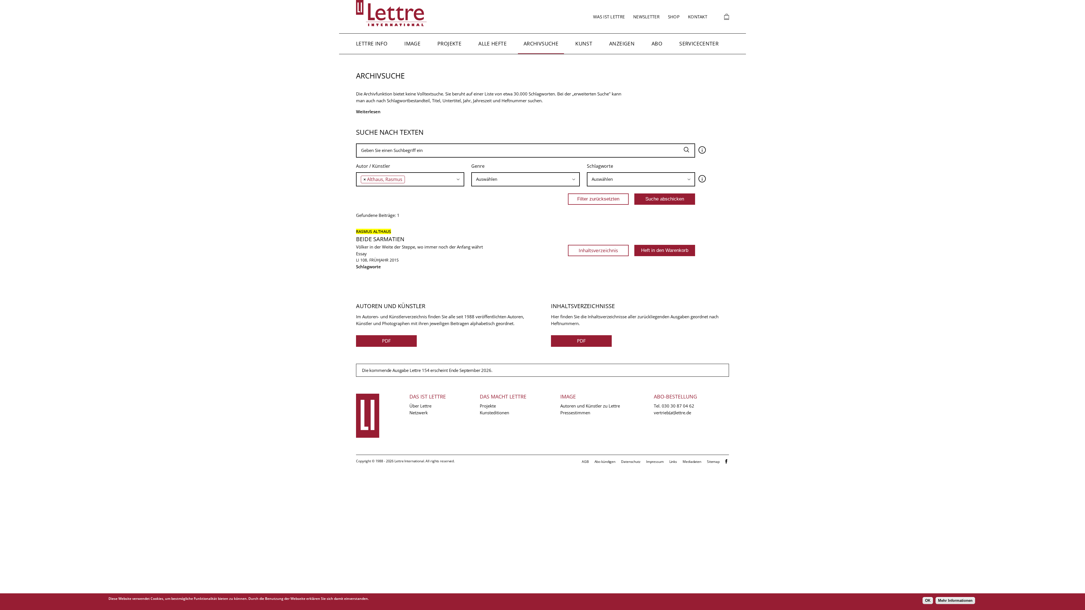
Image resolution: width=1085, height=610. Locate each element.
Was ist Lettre (609, 16)
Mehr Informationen (955, 600)
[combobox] (410, 179)
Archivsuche (541, 43)
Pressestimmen (575, 412)
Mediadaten (692, 461)
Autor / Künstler (373, 166)
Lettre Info (371, 43)
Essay (361, 253)
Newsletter (646, 16)
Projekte (449, 43)
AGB (585, 461)
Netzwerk (418, 412)
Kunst (583, 43)
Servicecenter (699, 43)
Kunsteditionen (494, 412)
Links (673, 461)
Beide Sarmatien (380, 239)
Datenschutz (631, 461)
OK (927, 600)
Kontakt (697, 16)
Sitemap (713, 461)
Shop (674, 16)
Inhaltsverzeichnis (598, 250)
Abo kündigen (605, 461)
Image (412, 43)
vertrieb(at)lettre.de (672, 412)
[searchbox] (407, 179)
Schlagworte (600, 166)
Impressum (655, 461)
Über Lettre (420, 406)
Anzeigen (622, 43)
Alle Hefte (492, 43)
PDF (386, 340)
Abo (657, 43)
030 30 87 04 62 (678, 406)
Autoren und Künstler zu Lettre (590, 406)
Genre (478, 166)
